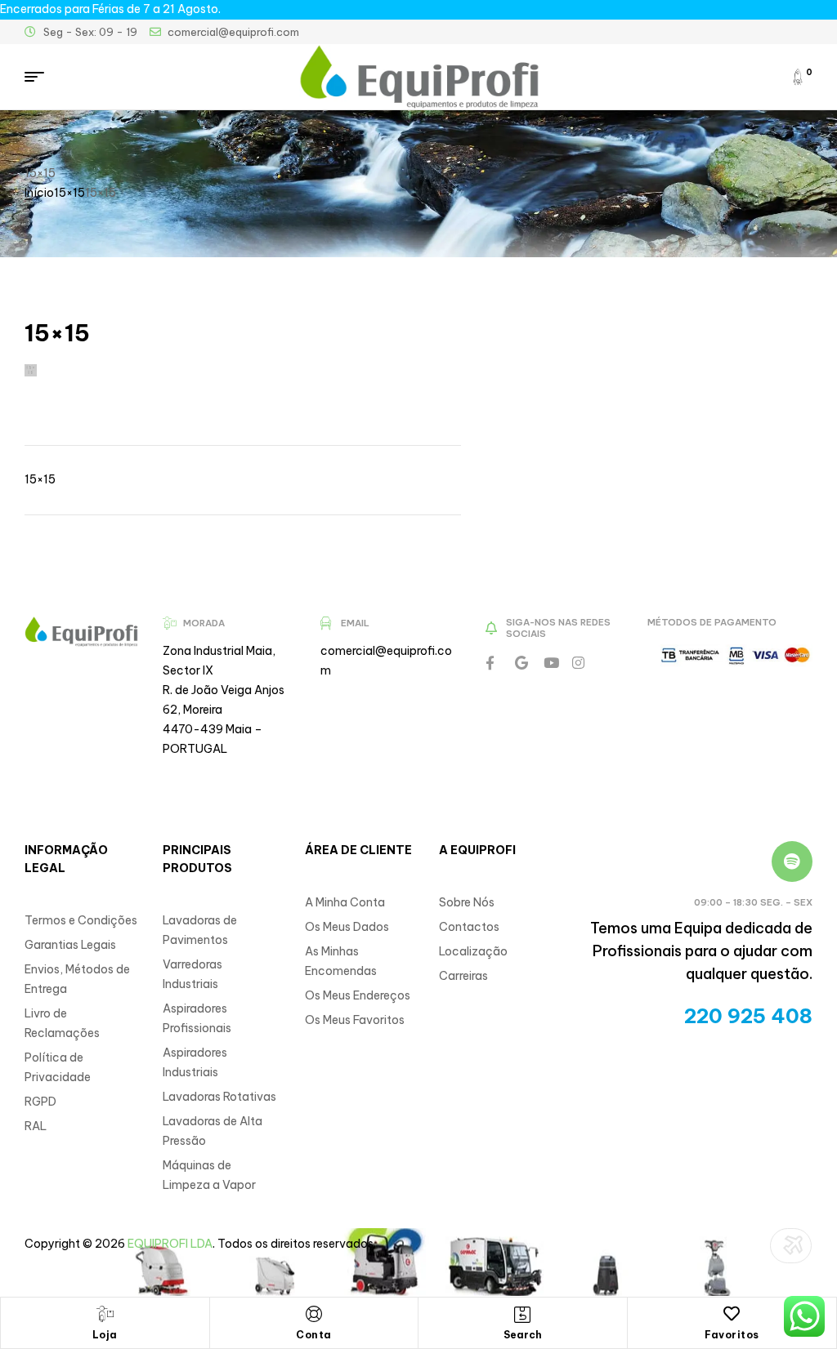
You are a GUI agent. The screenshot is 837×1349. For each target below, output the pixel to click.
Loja (105, 1335)
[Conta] (314, 1314)
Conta (314, 1335)
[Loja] (104, 1314)
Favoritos (732, 1335)
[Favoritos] (731, 1314)
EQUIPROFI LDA (170, 1243)
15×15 (69, 192)
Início (39, 192)
